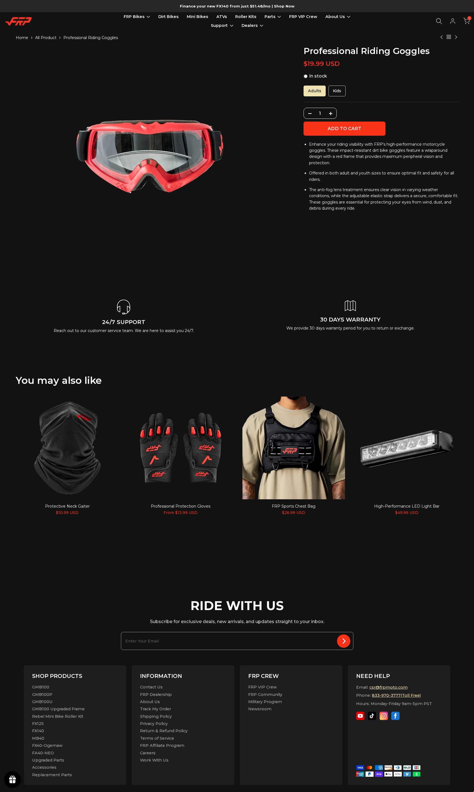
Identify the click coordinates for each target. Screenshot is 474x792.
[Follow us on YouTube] (360, 716)
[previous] (32, 447)
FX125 (38, 724)
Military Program (265, 702)
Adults (314, 91)
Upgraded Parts (48, 760)
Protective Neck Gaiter (67, 506)
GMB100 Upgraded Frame (58, 709)
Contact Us (151, 687)
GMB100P (42, 694)
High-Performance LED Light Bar (406, 506)
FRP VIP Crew (262, 687)
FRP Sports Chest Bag (293, 506)
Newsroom (259, 709)
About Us (150, 702)
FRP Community (265, 694)
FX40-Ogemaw (47, 745)
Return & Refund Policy (164, 731)
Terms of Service (157, 738)
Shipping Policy (156, 716)
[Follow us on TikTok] (372, 716)
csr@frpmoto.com (388, 687)
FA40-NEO (43, 753)
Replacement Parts (52, 775)
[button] (466, 21)
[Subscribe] (343, 641)
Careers (148, 753)
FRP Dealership (156, 694)
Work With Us (154, 760)
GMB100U (42, 702)
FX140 (38, 731)
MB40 (38, 738)
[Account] (453, 21)
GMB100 (40, 687)
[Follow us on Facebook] (395, 716)
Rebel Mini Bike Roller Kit (57, 716)
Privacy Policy (154, 724)
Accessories (44, 767)
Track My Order (155, 709)
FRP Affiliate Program (162, 745)
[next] (441, 447)
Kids (337, 91)
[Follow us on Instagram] (384, 716)
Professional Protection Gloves (180, 506)
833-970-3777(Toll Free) (396, 695)
